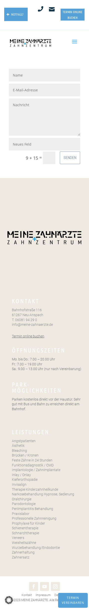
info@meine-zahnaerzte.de (32, 325)
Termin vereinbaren (73, 600)
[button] (9, 600)
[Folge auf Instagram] (55, 586)
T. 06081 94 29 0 (24, 320)
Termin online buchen (28, 336)
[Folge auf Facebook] (33, 586)
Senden (70, 158)
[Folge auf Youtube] (44, 586)
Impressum (43, 595)
